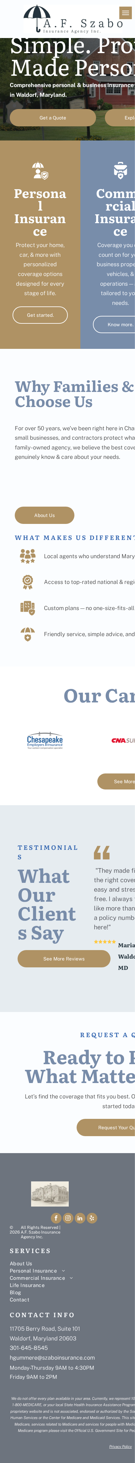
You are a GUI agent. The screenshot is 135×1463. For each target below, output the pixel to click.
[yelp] (92, 1219)
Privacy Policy (120, 1446)
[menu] (125, 13)
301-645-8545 (29, 1348)
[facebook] (56, 1219)
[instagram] (68, 1219)
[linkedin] (80, 1219)
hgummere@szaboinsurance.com (52, 1357)
